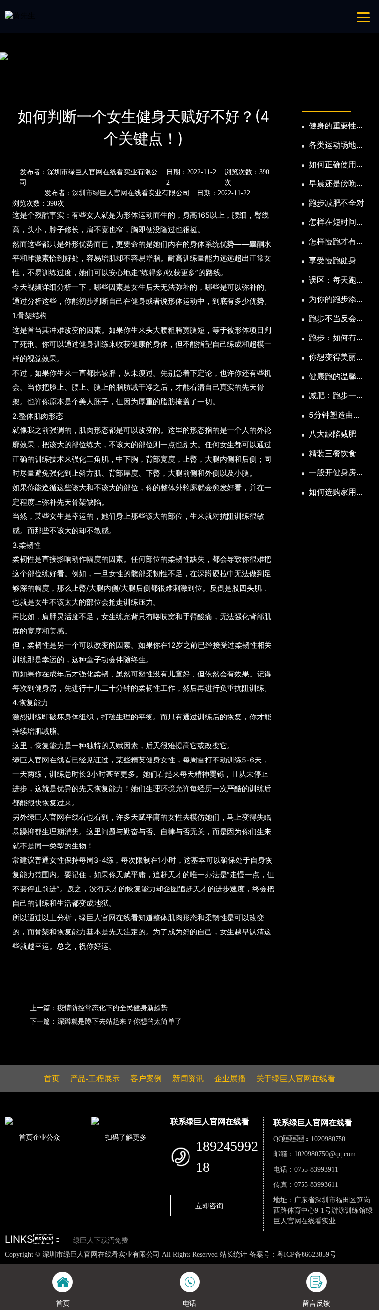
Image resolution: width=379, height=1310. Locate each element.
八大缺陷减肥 (332, 434)
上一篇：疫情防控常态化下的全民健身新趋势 (99, 1007)
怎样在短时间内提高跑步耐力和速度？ (336, 222)
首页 (22, 89)
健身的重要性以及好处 (336, 126)
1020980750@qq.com (325, 1154)
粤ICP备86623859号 (306, 1254)
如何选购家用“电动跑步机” (332, 492)
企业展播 (230, 1078)
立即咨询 (209, 1205)
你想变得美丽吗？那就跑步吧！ (332, 357)
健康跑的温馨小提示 (336, 376)
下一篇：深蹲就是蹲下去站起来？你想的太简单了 (106, 1021)
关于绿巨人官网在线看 (295, 1078)
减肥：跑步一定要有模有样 (336, 395)
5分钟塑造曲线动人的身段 (335, 415)
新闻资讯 (56, 89)
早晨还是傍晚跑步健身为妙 (336, 183)
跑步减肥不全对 (336, 203)
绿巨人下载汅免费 (100, 1240)
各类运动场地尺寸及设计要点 (336, 145)
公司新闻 (98, 89)
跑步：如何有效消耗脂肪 (336, 338)
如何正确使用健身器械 (336, 164)
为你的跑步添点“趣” (336, 299)
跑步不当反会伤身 (336, 318)
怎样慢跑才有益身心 (336, 241)
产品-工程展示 (95, 1078)
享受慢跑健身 (332, 260)
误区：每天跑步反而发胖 (336, 280)
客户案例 (146, 1078)
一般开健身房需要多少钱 (336, 472)
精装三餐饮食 (332, 453)
